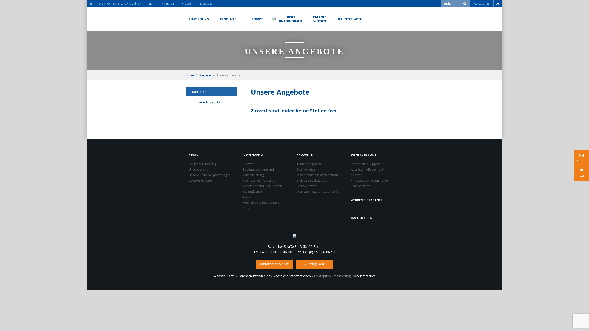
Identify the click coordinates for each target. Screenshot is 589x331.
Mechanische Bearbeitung (261, 202)
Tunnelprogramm (309, 164)
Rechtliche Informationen (292, 276)
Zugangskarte (315, 264)
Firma (193, 154)
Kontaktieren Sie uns (274, 264)
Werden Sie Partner (366, 200)
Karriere (205, 75)
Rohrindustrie (252, 191)
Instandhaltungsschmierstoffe (318, 175)
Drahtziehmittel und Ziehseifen (318, 191)
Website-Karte (224, 276)
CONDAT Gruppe (200, 180)
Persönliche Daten (207, 125)
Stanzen (248, 164)
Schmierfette (306, 169)
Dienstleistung (364, 154)
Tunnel (247, 197)
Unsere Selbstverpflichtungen (210, 175)
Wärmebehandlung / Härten (262, 186)
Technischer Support (365, 164)
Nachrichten (361, 218)
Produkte (305, 154)
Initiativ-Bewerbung (207, 114)
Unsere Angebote (207, 102)
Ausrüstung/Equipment (367, 169)
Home (190, 75)
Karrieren (199, 92)
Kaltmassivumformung (258, 180)
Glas (246, 208)
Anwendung (253, 154)
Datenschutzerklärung (254, 276)
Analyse (356, 175)
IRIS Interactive (364, 276)
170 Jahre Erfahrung (202, 164)
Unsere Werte (198, 169)
